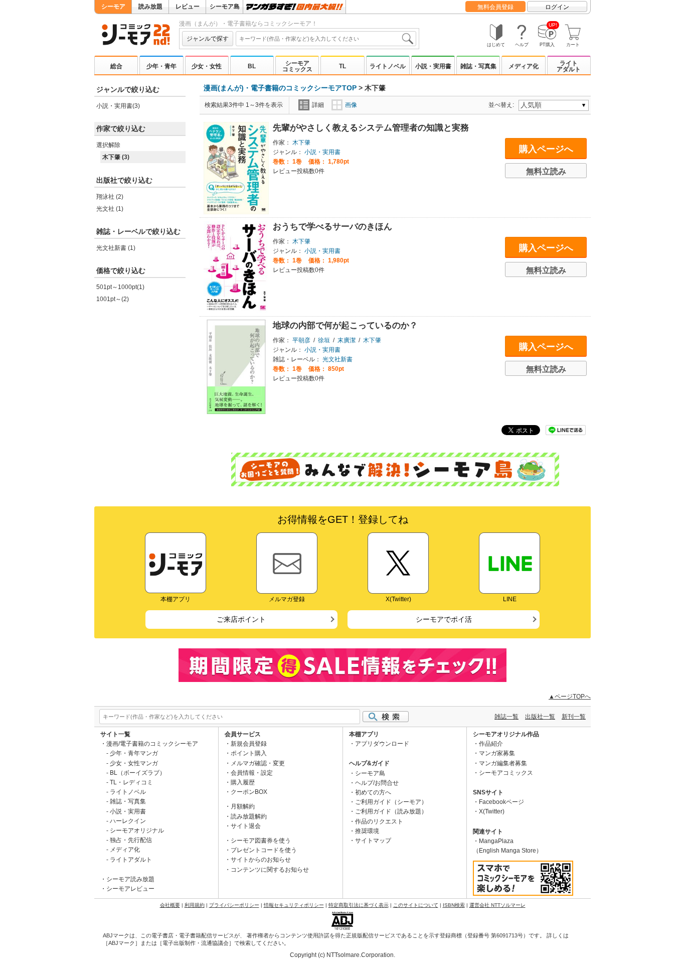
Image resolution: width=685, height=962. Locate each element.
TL (342, 66)
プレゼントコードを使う (264, 850)
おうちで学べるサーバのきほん (332, 226)
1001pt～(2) (112, 299)
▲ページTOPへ (570, 696)
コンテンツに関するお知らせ (270, 869)
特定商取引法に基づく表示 (358, 905)
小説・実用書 (433, 66)
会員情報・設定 (252, 772)
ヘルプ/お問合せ (377, 782)
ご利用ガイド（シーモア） (391, 801)
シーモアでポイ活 (444, 619)
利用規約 (195, 905)
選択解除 (108, 145)
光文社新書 (337, 359)
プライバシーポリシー (234, 905)
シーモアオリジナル (137, 830)
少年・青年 (161, 66)
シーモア (113, 6)
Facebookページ (501, 801)
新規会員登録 (249, 743)
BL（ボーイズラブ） (137, 772)
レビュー (188, 6)
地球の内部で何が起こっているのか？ (345, 325)
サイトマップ (373, 840)
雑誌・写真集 (478, 66)
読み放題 (150, 6)
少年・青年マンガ (134, 753)
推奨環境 (367, 831)
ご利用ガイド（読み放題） (391, 811)
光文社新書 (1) (115, 247)
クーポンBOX (249, 791)
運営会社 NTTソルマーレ (497, 905)
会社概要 (170, 905)
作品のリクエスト (379, 821)
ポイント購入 (249, 753)
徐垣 (324, 340)
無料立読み (546, 171)
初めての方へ (373, 792)
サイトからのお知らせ (261, 859)
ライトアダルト (569, 66)
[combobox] (326, 38)
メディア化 (523, 66)
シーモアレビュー (130, 888)
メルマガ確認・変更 (258, 763)
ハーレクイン (128, 820)
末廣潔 (346, 340)
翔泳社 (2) (109, 196)
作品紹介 (491, 743)
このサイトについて (415, 905)
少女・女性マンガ (134, 763)
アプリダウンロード (382, 743)
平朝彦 (301, 340)
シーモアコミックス (297, 66)
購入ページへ (546, 149)
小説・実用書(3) (118, 105)
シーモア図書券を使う (261, 840)
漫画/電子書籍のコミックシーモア (152, 743)
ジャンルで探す (208, 38)
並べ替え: (502, 104)
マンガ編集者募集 (503, 763)
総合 (116, 66)
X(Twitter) (491, 811)
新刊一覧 (574, 716)
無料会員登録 (495, 7)
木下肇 (301, 142)
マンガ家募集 (497, 753)
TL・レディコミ (131, 782)
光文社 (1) (109, 208)
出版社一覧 (540, 716)
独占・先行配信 (131, 840)
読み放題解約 (249, 816)
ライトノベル (388, 66)
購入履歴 (243, 782)
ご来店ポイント (241, 619)
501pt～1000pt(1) (120, 287)
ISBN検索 (454, 905)
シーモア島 (225, 6)
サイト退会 (246, 826)
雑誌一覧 (506, 716)
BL (252, 66)
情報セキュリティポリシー (294, 905)
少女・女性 (207, 66)
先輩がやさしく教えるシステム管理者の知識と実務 (371, 127)
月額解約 (243, 806)
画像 (351, 104)
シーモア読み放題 (130, 879)
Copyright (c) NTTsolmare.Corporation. (342, 954)
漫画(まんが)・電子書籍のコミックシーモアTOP (280, 88)
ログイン (557, 7)
